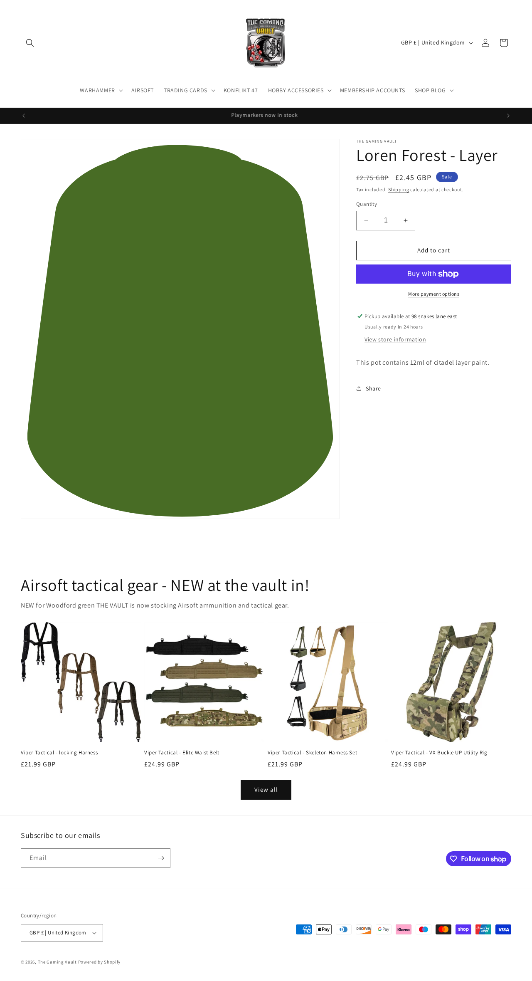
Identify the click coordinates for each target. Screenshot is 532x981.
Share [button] (373, 388)
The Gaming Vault (57, 962)
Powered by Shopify (99, 962)
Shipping (398, 189)
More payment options (433, 294)
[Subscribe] (161, 858)
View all (266, 790)
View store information (395, 339)
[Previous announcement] (24, 116)
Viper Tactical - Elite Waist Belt (181, 752)
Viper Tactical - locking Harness (59, 752)
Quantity (366, 204)
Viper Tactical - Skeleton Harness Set (312, 752)
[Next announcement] (508, 116)
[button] (30, 43)
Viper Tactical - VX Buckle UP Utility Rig (439, 752)
